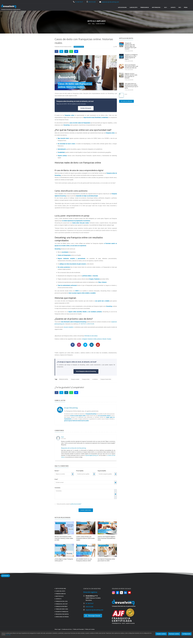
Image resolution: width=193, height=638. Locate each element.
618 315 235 (92, 2)
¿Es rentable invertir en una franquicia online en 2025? (84, 559)
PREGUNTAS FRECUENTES (62, 614)
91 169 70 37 (79, 2)
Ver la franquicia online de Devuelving (86, 371)
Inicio (89, 23)
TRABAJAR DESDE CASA (62, 609)
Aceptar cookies (161, 634)
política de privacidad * (76, 504)
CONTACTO (58, 599)
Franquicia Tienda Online (105, 379)
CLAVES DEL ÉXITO (60, 591)
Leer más (8, 634)
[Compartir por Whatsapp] (71, 51)
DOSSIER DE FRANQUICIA (62, 611)
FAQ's (180, 7)
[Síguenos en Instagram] (79, 345)
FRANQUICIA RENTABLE (61, 606)
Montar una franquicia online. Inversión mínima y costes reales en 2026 (64, 538)
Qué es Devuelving (122, 7)
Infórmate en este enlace (90, 336)
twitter (94, 339)
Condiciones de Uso (67, 629)
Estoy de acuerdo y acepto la (69, 504)
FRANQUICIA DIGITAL (63, 379)
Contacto (173, 7)
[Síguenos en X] (121, 592)
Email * (56, 479)
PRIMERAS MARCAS (61, 593)
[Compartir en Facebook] (56, 51)
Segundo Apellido (102, 470)
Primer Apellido (79, 470)
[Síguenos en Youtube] (98, 345)
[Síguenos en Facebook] (73, 345)
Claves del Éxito (133, 7)
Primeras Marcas (144, 7)
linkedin (104, 339)
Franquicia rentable (75, 379)
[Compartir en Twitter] (61, 51)
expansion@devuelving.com (92, 455)
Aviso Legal (57, 629)
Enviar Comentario (86, 510)
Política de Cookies (90, 629)
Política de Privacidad (78, 629)
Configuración (186, 634)
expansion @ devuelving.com (110, 2)
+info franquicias (156, 7)
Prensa (185, 7)
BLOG (165, 7)
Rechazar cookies (174, 634)
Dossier (6, 575)
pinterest (99, 339)
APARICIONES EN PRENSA (62, 616)
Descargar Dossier (94, 616)
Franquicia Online (85, 379)
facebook (90, 339)
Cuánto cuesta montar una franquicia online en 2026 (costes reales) (85, 538)
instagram (84, 339)
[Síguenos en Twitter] (85, 345)
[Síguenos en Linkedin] (91, 345)
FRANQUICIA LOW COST (62, 604)
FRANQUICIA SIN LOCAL (62, 601)
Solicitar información (85, 108)
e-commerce (95, 379)
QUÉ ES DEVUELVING (61, 588)
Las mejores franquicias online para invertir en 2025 (106, 559)
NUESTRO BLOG (59, 596)
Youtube (109, 339)
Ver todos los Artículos (126, 101)
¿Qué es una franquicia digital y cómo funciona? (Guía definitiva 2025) (106, 538)
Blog (93, 23)
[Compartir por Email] (76, 51)
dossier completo (68, 327)
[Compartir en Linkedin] (66, 51)
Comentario (57, 487)
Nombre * (57, 470)
